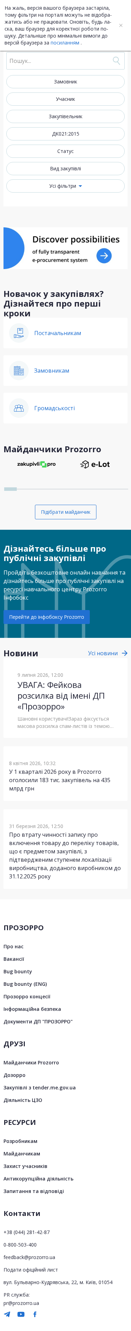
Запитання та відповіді (33, 1191)
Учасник (65, 99)
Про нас (13, 946)
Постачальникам (57, 333)
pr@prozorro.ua (21, 1303)
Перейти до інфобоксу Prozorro (46, 617)
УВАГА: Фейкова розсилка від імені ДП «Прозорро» (61, 695)
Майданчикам (21, 1153)
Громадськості (54, 408)
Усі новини (103, 653)
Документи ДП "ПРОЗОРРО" (38, 1021)
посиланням (65, 42)
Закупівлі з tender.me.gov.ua (39, 1087)
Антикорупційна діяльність (38, 1178)
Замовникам (51, 370)
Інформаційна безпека (32, 1009)
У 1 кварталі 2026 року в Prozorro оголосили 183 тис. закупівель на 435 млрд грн (59, 780)
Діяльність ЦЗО (22, 1100)
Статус (65, 151)
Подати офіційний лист (30, 1269)
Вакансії (13, 959)
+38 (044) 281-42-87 (26, 1232)
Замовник (65, 81)
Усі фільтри (62, 185)
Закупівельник (65, 116)
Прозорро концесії (26, 996)
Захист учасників (25, 1166)
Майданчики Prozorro (31, 1062)
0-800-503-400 (20, 1244)
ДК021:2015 (65, 133)
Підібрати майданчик (65, 512)
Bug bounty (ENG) (25, 984)
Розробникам (20, 1141)
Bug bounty (17, 971)
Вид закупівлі (65, 168)
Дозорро (14, 1075)
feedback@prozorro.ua (29, 1257)
